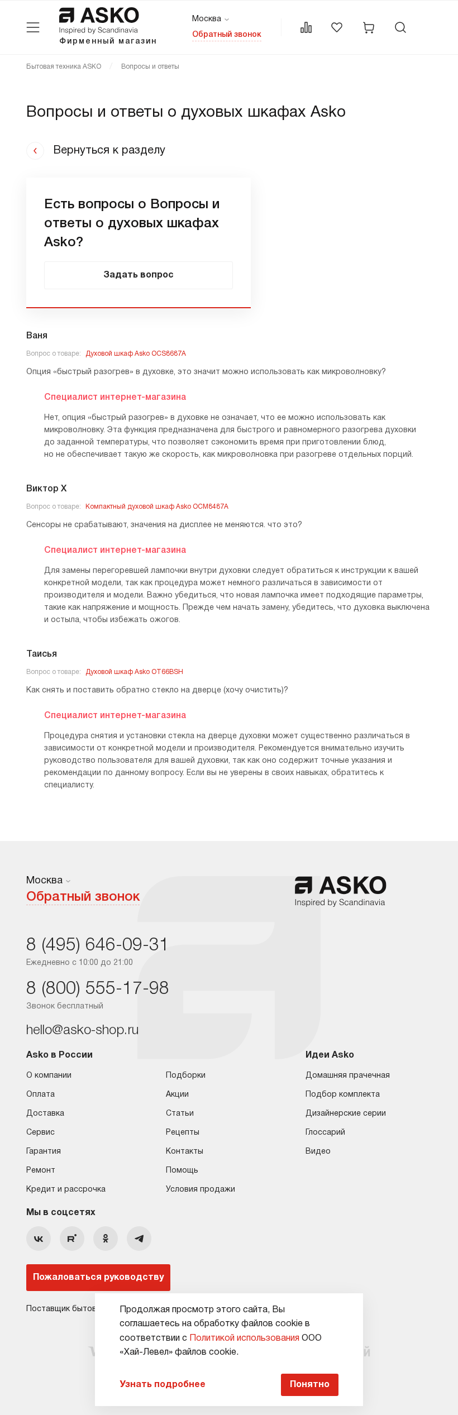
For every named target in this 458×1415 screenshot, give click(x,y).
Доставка (45, 1113)
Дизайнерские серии (346, 1113)
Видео (318, 1151)
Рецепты (182, 1132)
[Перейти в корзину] (368, 27)
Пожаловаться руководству (98, 1278)
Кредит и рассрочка (66, 1189)
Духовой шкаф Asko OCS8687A (135, 354)
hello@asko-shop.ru (82, 1031)
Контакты (184, 1151)
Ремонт (40, 1170)
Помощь (182, 1170)
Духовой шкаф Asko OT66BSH (134, 672)
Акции (177, 1094)
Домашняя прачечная (348, 1075)
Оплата (40, 1094)
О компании (48, 1075)
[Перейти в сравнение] (306, 27)
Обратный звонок (226, 35)
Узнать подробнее (163, 1385)
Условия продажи (200, 1189)
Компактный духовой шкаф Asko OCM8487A (156, 507)
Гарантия (43, 1151)
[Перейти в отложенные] (336, 27)
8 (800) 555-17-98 (97, 989)
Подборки (186, 1075)
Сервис (40, 1132)
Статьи (180, 1113)
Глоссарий (325, 1132)
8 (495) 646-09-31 (97, 946)
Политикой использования (244, 1338)
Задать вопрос (138, 275)
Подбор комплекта (343, 1094)
